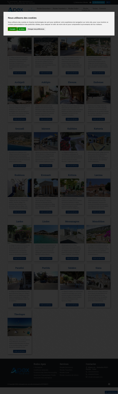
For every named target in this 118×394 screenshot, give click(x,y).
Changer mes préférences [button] (36, 29)
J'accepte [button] (12, 29)
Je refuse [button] (22, 29)
